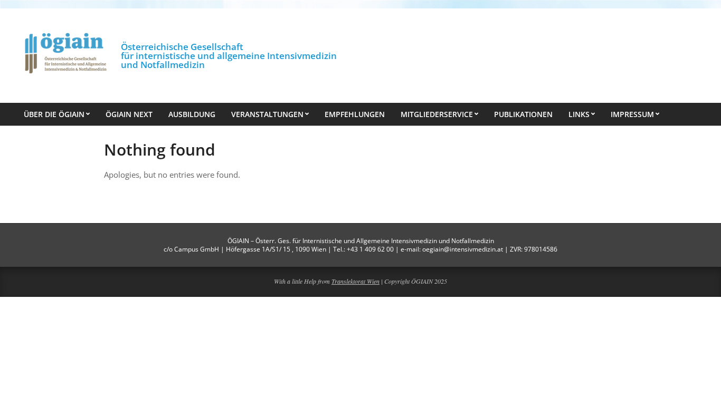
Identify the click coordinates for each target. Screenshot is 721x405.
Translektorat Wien (355, 281)
